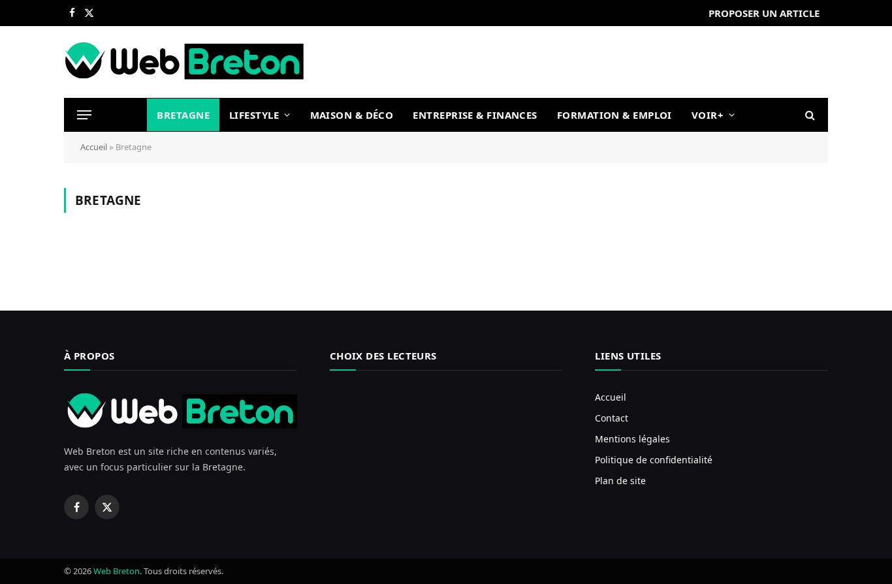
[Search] (809, 115)
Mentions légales (632, 439)
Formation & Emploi (614, 114)
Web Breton (116, 571)
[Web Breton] (184, 62)
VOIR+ (708, 114)
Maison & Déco (352, 114)
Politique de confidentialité (653, 459)
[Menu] (84, 115)
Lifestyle (254, 114)
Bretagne (183, 114)
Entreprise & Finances (475, 114)
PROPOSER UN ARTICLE (764, 13)
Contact (611, 418)
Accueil (93, 147)
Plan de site (620, 480)
